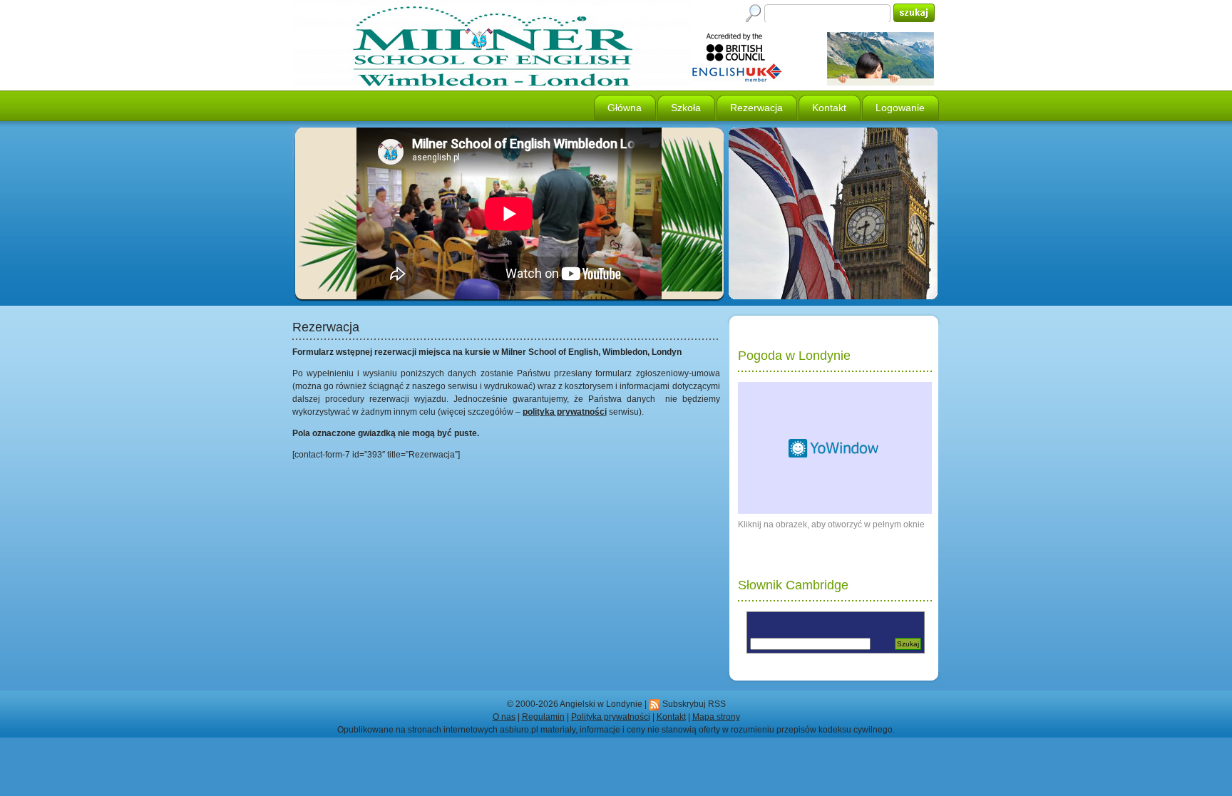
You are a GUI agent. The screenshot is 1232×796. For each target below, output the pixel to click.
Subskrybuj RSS (694, 704)
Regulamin (543, 717)
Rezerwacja (756, 107)
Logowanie (900, 107)
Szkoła (686, 107)
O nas (504, 717)
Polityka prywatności (610, 717)
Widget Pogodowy (835, 448)
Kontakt (829, 107)
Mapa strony (716, 717)
